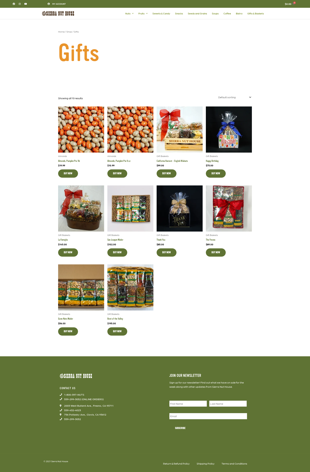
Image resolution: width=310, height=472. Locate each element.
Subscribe (180, 428)
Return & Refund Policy (176, 463)
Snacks (179, 13)
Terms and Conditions (234, 463)
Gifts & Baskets (255, 13)
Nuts (127, 13)
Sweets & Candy (161, 13)
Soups (215, 13)
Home (61, 31)
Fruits (141, 13)
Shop (69, 31)
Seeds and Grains (197, 13)
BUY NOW (68, 173)
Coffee (227, 13)
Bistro (239, 13)
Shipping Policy (205, 463)
